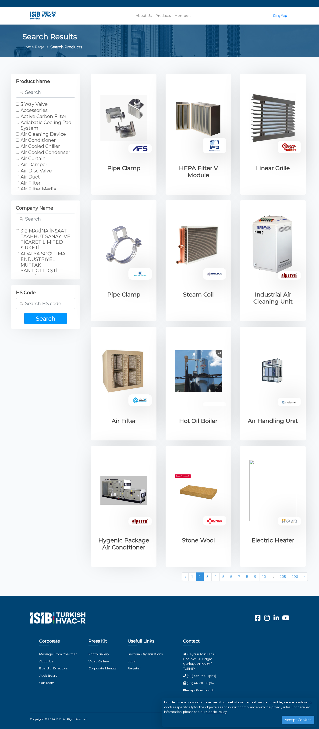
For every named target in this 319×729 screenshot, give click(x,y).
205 (283, 577)
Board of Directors (53, 668)
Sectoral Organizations (145, 654)
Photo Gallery (99, 654)
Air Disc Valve (36, 171)
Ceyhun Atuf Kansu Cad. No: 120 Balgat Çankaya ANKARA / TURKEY (199, 661)
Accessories (34, 110)
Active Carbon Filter (44, 116)
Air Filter (31, 183)
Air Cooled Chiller (40, 146)
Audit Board (48, 675)
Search (45, 318)
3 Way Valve (34, 104)
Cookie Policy (216, 712)
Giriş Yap (280, 16)
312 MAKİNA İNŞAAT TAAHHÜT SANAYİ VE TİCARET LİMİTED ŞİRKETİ (45, 239)
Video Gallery (99, 661)
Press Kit (98, 641)
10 (264, 577)
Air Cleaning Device (43, 134)
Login (132, 661)
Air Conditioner (38, 140)
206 (295, 577)
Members (182, 16)
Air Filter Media (38, 189)
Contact (191, 641)
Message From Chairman (58, 654)
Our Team (46, 683)
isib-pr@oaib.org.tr (200, 690)
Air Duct (30, 177)
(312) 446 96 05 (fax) (200, 683)
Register (134, 668)
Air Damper (34, 164)
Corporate (49, 641)
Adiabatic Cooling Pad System (46, 125)
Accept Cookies (298, 720)
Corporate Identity (103, 668)
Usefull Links (141, 641)
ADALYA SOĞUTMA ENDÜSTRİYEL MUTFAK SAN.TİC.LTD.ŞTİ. (43, 262)
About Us (144, 16)
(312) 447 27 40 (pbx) (201, 676)
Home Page (33, 47)
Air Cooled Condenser (45, 152)
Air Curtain (33, 158)
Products (163, 16)
